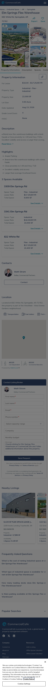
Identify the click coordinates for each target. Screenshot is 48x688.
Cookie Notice (29, 679)
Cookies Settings (24, 684)
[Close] (45, 661)
